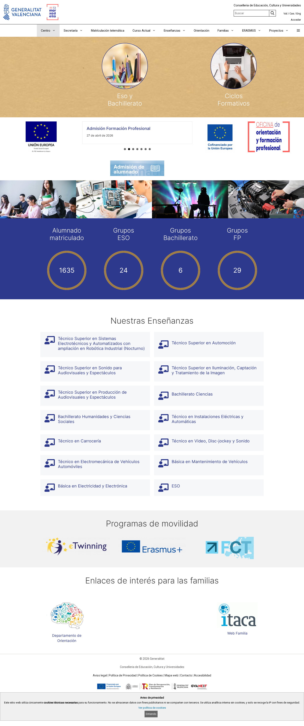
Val (285, 13)
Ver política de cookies (152, 707)
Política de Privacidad (122, 675)
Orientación (201, 30)
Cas (292, 13)
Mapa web (171, 675)
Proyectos (276, 30)
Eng (298, 13)
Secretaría (71, 30)
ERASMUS (249, 30)
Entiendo (151, 713)
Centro (45, 30)
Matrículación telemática (107, 30)
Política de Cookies (150, 675)
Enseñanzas (172, 30)
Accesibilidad (202, 675)
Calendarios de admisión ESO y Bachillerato (132, 128)
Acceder (296, 19)
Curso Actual (141, 30)
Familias (223, 30)
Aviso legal (100, 675)
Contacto (186, 675)
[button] (298, 30)
